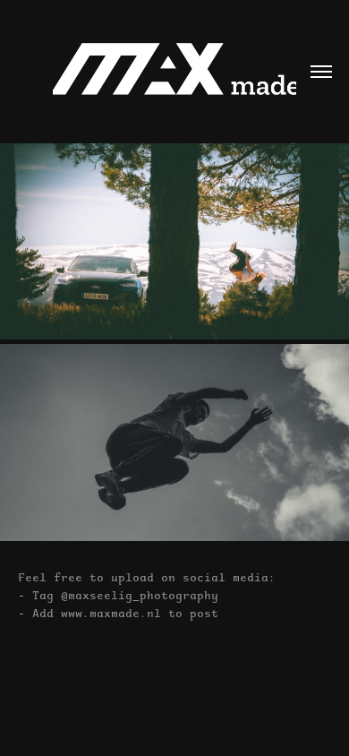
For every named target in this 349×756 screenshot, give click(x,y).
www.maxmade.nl (111, 613)
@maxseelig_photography (139, 595)
